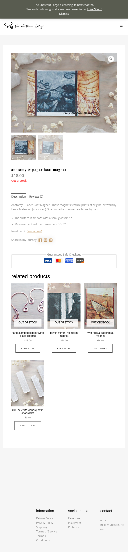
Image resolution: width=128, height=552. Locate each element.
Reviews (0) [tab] (36, 196)
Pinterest (74, 527)
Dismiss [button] (64, 14)
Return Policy (44, 518)
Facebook (74, 518)
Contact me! (34, 231)
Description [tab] (18, 196)
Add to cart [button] (28, 425)
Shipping (41, 527)
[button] (111, 59)
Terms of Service (46, 531)
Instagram (74, 523)
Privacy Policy (44, 523)
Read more (27, 348)
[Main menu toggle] (121, 25)
